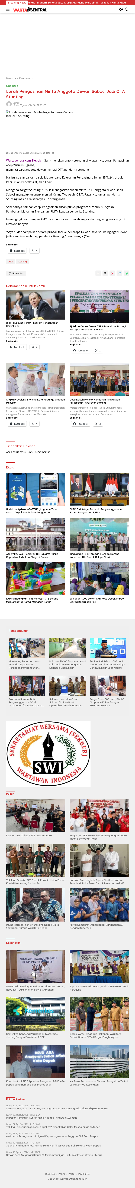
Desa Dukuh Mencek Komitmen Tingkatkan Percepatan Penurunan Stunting (95, 401)
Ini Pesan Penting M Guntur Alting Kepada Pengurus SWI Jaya (41, 1117)
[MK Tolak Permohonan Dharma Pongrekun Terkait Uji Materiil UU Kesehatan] (99, 1061)
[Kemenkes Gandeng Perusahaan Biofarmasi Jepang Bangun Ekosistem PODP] (35, 1014)
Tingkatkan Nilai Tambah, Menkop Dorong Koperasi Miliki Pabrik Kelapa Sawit (94, 555)
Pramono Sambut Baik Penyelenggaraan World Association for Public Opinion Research (26, 702)
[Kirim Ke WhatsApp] (126, 273)
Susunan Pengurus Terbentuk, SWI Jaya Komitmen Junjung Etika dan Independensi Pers (57, 1108)
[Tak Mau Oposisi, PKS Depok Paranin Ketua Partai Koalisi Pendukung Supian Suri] (35, 860)
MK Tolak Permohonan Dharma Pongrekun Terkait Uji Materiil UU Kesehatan (99, 1083)
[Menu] (8, 9)
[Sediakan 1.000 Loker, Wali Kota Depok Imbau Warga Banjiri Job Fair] (99, 578)
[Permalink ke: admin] (9, 103)
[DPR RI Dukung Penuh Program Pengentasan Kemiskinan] (35, 305)
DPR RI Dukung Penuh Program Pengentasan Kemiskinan (32, 324)
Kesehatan (12, 85)
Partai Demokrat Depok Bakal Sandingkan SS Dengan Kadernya (96, 926)
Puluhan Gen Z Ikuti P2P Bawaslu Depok (29, 835)
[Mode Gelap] (121, 9)
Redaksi (50, 1174)
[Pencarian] (127, 9)
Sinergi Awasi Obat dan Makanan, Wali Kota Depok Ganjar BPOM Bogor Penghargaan (95, 1035)
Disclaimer (84, 1174)
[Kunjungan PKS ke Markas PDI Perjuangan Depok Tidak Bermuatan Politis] (99, 815)
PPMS (62, 1174)
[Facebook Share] (98, 273)
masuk (23, 452)
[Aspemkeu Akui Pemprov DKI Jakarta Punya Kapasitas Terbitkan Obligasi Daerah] (35, 534)
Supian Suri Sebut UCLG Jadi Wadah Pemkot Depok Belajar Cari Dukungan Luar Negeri (108, 664)
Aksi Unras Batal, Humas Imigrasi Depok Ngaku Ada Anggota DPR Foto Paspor (52, 1136)
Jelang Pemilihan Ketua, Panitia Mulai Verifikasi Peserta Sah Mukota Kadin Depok (53, 1145)
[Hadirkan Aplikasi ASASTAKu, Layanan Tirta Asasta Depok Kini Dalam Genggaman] (35, 489)
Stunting (22, 261)
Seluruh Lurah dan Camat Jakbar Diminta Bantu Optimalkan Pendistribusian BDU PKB (65, 702)
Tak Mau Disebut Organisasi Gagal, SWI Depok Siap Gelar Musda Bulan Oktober (53, 1127)
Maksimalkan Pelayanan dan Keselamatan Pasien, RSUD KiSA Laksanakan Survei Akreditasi (35, 988)
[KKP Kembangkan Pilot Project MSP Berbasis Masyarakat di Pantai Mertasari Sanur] (35, 578)
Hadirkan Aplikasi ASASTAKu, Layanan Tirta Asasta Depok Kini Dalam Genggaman (31, 511)
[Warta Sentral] (30, 9)
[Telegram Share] (119, 273)
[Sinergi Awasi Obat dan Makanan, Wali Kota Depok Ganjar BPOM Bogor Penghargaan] (99, 1014)
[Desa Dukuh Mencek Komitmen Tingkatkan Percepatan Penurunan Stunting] (99, 379)
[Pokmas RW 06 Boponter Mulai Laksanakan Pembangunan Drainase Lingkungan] (67, 648)
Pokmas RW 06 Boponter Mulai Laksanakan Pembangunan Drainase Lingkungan (67, 664)
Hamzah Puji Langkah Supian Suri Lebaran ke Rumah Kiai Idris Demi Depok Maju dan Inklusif (97, 882)
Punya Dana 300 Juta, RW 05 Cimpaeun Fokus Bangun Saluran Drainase (107, 702)
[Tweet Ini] (105, 273)
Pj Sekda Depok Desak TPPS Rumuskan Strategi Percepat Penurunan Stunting (98, 328)
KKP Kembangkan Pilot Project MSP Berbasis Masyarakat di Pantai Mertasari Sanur (32, 600)
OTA (10, 261)
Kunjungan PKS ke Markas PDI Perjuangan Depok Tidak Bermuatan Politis (98, 837)
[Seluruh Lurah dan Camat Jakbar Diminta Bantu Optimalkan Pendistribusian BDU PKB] (67, 686)
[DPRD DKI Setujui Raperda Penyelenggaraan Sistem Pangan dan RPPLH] (99, 489)
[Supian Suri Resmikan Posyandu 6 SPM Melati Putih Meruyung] (99, 966)
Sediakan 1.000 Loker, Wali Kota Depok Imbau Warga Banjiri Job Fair (97, 600)
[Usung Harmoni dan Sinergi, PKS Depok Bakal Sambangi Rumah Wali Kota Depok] (35, 905)
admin (17, 102)
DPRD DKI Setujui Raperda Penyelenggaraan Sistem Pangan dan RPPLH (96, 511)
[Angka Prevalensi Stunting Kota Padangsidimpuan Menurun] (35, 379)
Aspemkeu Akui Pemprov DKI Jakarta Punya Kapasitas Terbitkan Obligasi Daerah (32, 555)
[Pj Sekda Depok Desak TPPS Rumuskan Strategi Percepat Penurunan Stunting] (99, 306)
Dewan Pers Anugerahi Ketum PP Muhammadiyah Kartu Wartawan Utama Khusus (54, 1155)
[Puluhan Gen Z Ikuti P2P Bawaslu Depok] (35, 815)
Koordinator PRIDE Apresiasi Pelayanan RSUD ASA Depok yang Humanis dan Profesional (35, 1083)
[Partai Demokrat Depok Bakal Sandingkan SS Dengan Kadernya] (99, 905)
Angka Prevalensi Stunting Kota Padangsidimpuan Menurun (35, 401)
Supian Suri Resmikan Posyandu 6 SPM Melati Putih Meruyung (99, 988)
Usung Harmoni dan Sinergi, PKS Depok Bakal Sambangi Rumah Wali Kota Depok (32, 926)
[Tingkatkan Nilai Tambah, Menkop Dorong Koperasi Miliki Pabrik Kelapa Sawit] (99, 534)
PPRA (72, 1174)
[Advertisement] (67, 43)
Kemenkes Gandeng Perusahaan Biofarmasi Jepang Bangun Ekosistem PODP (32, 1035)
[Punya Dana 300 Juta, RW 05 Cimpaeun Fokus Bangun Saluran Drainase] (108, 686)
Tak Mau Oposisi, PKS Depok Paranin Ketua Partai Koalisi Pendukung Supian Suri (35, 882)
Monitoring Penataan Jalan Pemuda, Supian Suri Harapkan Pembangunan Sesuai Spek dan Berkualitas (25, 664)
